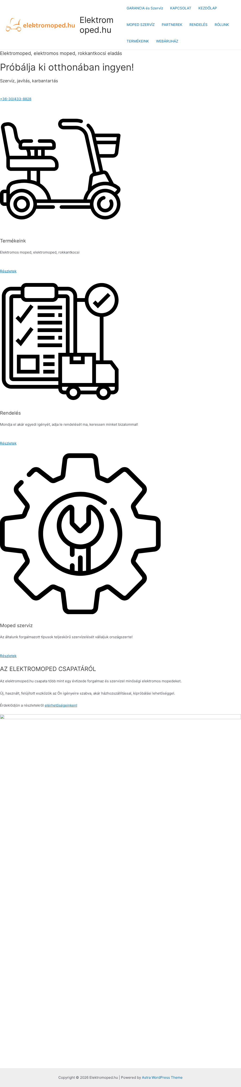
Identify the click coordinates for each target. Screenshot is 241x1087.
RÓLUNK (222, 24)
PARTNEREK (172, 24)
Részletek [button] (8, 271)
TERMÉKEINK (138, 41)
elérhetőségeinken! (61, 705)
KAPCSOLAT (180, 8)
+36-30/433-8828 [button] (15, 99)
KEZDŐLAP (207, 8)
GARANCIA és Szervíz (145, 8)
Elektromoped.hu (96, 25)
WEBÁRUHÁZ (167, 41)
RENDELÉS (198, 24)
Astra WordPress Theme (162, 1077)
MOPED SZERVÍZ (141, 24)
